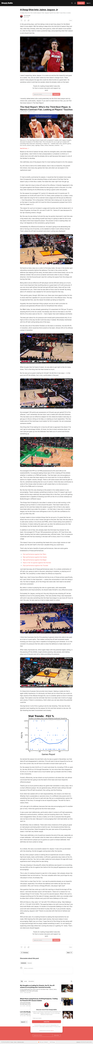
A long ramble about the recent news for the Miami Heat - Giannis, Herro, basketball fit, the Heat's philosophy (38, 990)
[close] (60, 1003)
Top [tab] (22, 981)
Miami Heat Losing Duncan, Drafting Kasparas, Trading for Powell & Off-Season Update (39, 999)
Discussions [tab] (31, 981)
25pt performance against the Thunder (35, 565)
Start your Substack (43, 1042)
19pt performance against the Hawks (35, 557)
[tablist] (26, 963)
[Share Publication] (75, 3)
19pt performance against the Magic (35, 560)
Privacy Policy (57, 1026)
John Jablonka (27, 15)
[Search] (71, 3)
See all (23, 1022)
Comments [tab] (23, 963)
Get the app (52, 1042)
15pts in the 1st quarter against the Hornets (37, 563)
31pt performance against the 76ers (34, 554)
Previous (25, 952)
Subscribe (81, 3)
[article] (46, 990)
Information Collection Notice (46, 1026)
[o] (46, 249)
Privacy (11, 1042)
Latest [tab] (25, 981)
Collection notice (20, 1042)
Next (68, 952)
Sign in (88, 3)
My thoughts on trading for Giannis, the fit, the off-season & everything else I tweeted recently (37, 986)
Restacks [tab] (30, 963)
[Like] (21, 20)
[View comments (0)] (25, 20)
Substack (78, 1042)
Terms (15, 1042)
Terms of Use (53, 1025)
